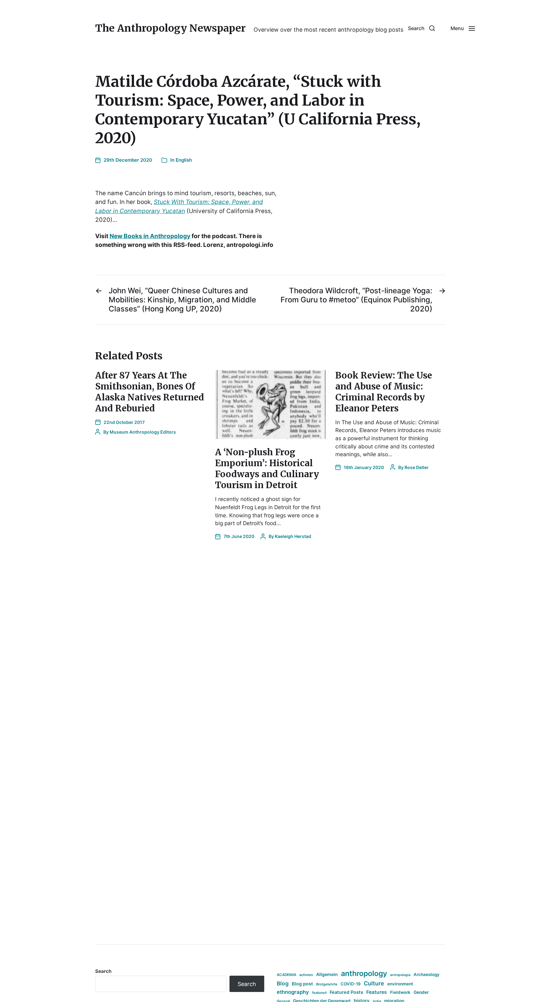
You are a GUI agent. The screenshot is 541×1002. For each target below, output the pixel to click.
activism (306, 975)
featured (319, 992)
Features (376, 992)
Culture (374, 983)
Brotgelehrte (326, 984)
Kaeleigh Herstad (293, 536)
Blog (283, 983)
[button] (421, 28)
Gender (421, 992)
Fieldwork (400, 992)
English (184, 160)
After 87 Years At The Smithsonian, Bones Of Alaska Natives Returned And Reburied (149, 392)
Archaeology (427, 974)
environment (400, 983)
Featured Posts (346, 992)
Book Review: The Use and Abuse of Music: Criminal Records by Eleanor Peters (383, 392)
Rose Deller (416, 467)
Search (103, 971)
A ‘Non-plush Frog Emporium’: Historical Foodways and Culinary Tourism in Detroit (267, 468)
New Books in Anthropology (150, 236)
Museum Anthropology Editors (143, 432)
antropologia (400, 975)
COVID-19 (351, 983)
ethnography (293, 992)
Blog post (302, 983)
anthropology (364, 973)
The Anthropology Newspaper (170, 28)
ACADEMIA (286, 975)
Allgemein (327, 974)
